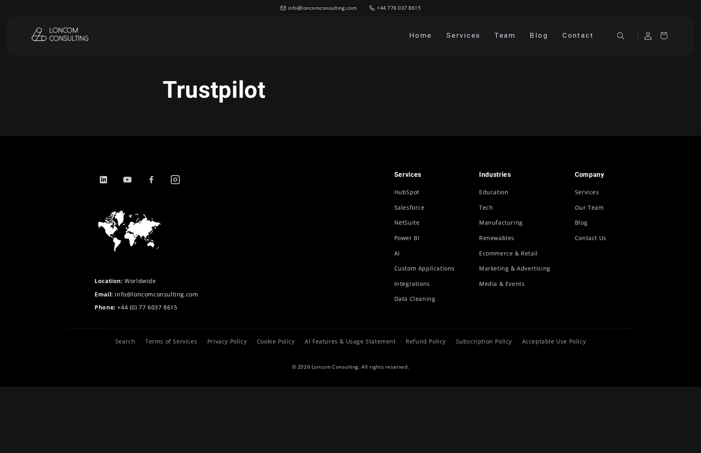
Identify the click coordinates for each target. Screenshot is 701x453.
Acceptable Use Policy (554, 341)
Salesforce (409, 207)
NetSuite (407, 222)
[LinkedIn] (103, 180)
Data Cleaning (415, 299)
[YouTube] (127, 180)
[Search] (621, 36)
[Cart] (664, 36)
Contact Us (590, 238)
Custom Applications (424, 268)
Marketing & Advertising (514, 268)
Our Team (589, 207)
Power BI (407, 238)
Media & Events (502, 284)
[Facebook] (151, 180)
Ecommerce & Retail (508, 253)
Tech (486, 207)
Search (125, 341)
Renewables (496, 238)
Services (463, 35)
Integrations (412, 284)
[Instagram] (175, 180)
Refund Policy (426, 341)
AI (397, 253)
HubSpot (406, 192)
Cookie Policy (276, 341)
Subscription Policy (484, 341)
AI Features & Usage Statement (350, 341)
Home (420, 35)
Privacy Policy (227, 341)
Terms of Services (171, 341)
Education (493, 192)
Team (505, 35)
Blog (539, 35)
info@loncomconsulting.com (156, 294)
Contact (577, 35)
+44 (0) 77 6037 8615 (147, 307)
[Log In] (648, 36)
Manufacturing (501, 222)
